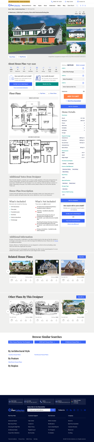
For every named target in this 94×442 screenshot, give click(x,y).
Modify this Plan (47, 84)
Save (76, 13)
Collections (52, 5)
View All (80, 297)
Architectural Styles (12, 429)
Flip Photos (23, 56)
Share (83, 13)
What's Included (52, 420)
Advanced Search (26, 5)
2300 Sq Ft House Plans (46, 342)
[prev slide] (8, 271)
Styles (40, 5)
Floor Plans (12, 56)
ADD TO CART (73, 96)
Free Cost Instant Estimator (73, 220)
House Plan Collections (13, 432)
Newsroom (70, 429)
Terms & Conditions (12, 439)
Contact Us (30, 423)
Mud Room (65, 183)
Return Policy (31, 426)
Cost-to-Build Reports (53, 426)
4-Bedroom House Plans (72, 342)
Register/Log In (32, 429)
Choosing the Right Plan (14, 426)
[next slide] (86, 271)
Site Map (35, 439)
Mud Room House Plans (15, 362)
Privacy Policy (22, 439)
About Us (70, 420)
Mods (59, 5)
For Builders (51, 432)
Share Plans (53, 93)
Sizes (45, 5)
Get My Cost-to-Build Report (20, 84)
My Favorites (31, 432)
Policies (56, 240)
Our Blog (70, 432)
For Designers (51, 429)
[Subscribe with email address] (53, 410)
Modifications (51, 423)
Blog (64, 5)
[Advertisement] (47, 383)
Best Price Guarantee (73, 423)
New (34, 5)
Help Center (31, 420)
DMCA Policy (29, 439)
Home (9, 9)
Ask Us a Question (73, 106)
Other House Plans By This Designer (19, 342)
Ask (80, 13)
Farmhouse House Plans (41, 354)
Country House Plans (20, 9)
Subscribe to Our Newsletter (36, 407)
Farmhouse (70, 163)
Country (64, 163)
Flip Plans (42, 93)
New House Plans (12, 423)
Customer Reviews (72, 426)
